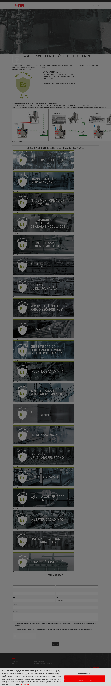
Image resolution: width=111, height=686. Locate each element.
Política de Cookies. (24, 684)
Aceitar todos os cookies (85, 680)
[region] (55, 677)
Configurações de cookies (85, 673)
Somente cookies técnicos (85, 677)
